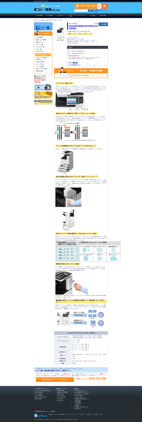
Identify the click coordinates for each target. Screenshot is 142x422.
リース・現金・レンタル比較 (71, 15)
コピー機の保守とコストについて (82, 392)
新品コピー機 (39, 42)
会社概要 (96, 11)
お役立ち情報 (103, 15)
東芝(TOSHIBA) (39, 71)
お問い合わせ (78, 408)
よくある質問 (92, 15)
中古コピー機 (39, 51)
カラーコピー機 (39, 44)
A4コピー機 (38, 49)
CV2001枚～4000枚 (71, 31)
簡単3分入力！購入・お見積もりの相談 (81, 70)
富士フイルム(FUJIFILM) (41, 68)
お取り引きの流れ (79, 395)
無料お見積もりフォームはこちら (55, 379)
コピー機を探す (50, 15)
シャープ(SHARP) (40, 66)
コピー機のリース (60, 15)
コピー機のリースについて (80, 390)
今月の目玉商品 (39, 15)
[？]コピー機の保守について (74, 64)
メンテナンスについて (81, 15)
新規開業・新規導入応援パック (81, 398)
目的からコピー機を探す (41, 39)
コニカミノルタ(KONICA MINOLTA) (41, 58)
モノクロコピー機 (40, 46)
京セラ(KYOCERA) (40, 61)
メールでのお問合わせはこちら (103, 6)
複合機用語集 (78, 402)
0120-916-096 (87, 6)
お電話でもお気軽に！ (81, 75)
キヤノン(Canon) (40, 64)
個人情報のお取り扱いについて (100, 10)
